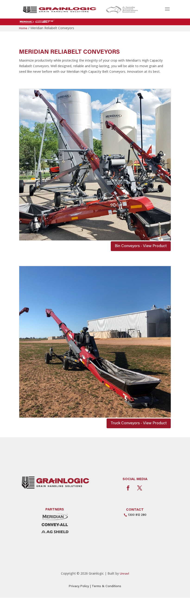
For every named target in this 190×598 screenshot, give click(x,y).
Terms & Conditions (106, 586)
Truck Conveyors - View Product (139, 423)
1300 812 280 (137, 515)
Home (23, 28)
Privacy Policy (79, 586)
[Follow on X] (139, 488)
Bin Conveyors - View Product (141, 246)
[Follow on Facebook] (128, 488)
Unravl (124, 574)
